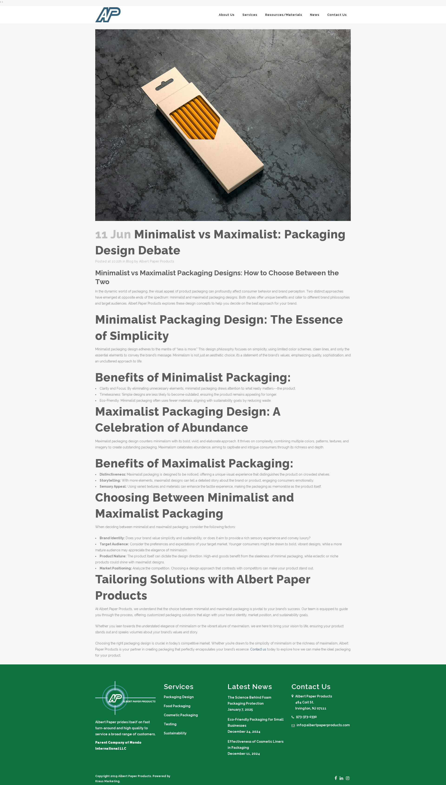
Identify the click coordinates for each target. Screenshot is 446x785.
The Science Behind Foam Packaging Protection (249, 700)
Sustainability (175, 733)
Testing (170, 724)
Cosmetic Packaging (181, 715)
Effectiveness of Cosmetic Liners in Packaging (255, 744)
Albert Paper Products (156, 261)
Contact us (258, 649)
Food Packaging (177, 706)
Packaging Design (179, 697)
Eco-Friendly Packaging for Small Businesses (256, 722)
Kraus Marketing (107, 781)
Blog (129, 261)
